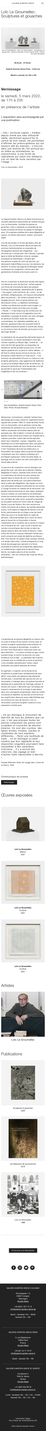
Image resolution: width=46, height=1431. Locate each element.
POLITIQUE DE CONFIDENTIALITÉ (23, 1421)
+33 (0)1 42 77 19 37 (23, 1351)
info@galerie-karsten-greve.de (23, 1309)
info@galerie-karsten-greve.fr (23, 1354)
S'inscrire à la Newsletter (23, 1251)
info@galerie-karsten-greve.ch (23, 1390)
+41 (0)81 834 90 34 (23, 1387)
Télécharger (9, 782)
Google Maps (23, 1302)
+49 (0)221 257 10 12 (23, 1307)
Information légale (23, 1418)
